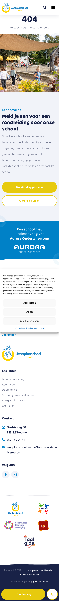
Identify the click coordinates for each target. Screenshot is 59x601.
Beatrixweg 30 (17, 429)
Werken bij (8, 405)
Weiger (29, 312)
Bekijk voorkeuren (29, 321)
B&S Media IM (41, 581)
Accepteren (29, 303)
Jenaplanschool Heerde (39, 570)
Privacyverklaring (36, 328)
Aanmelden (9, 384)
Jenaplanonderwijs (13, 379)
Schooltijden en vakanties (18, 395)
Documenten (10, 389)
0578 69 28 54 (30, 200)
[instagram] (15, 474)
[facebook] (6, 474)
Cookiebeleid (21, 328)
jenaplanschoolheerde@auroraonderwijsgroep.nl (32, 449)
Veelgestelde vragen (15, 400)
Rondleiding (23, 594)
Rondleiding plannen (29, 187)
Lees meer (8, 334)
